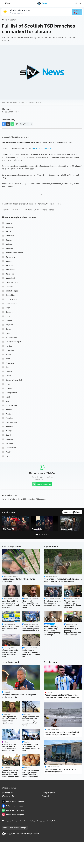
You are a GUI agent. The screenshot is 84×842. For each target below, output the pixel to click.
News (4, 20)
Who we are (6, 821)
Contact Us (41, 821)
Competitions (48, 793)
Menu (7, 3)
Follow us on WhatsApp (15, 810)
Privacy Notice (29, 821)
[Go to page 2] (39, 534)
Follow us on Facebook (15, 806)
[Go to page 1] (37, 534)
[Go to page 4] (42, 534)
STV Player (7, 793)
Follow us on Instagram (15, 814)
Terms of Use (17, 821)
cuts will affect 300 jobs (42, 148)
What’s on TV (8, 796)
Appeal (45, 796)
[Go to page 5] (44, 534)
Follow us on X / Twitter (15, 801)
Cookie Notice (51, 821)
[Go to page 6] (46, 534)
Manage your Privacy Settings (14, 828)
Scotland (13, 20)
